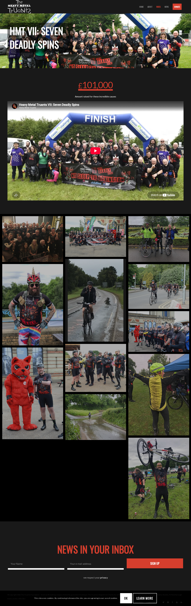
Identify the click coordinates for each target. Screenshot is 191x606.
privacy (104, 577)
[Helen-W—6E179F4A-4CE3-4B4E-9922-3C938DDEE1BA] (33, 306)
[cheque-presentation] (33, 240)
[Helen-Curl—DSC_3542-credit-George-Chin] (96, 369)
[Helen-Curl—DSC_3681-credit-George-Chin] (96, 237)
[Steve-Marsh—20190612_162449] (96, 418)
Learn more (145, 598)
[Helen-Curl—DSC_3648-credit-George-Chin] (33, 394)
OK (126, 598)
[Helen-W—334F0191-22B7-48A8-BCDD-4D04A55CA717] (96, 301)
